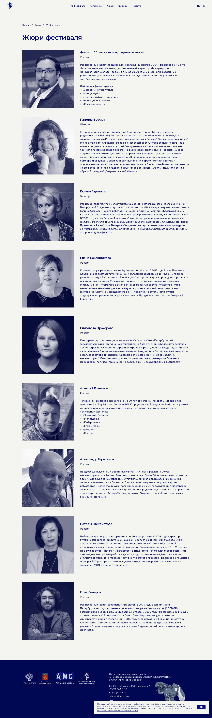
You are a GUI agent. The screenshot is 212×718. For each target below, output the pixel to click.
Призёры (122, 5)
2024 (48, 25)
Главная (26, 25)
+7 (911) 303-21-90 (118, 689)
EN (204, 5)
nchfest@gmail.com (119, 696)
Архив (110, 5)
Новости (136, 5)
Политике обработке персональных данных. (117, 710)
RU (198, 5)
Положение (96, 5)
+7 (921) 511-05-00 (118, 692)
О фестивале (78, 5)
